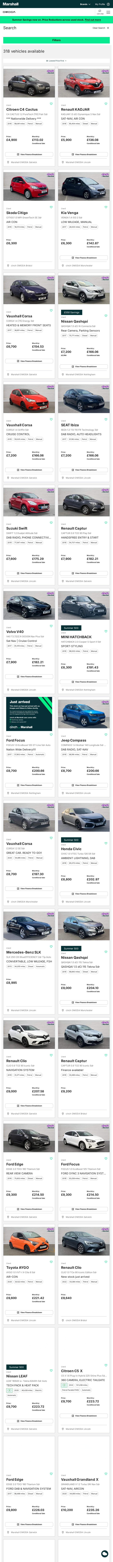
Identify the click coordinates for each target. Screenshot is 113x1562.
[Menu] (108, 12)
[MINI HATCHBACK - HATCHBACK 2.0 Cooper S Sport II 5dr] (84, 605)
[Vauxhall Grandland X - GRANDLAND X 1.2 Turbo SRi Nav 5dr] (84, 1453)
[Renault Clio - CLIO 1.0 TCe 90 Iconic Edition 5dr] (84, 1241)
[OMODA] (9, 12)
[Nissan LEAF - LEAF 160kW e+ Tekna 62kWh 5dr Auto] (29, 1345)
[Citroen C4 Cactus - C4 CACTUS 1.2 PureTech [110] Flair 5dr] (29, 83)
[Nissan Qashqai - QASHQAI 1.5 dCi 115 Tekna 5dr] (84, 926)
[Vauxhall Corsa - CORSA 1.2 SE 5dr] (29, 817)
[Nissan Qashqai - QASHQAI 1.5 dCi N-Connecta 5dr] (84, 290)
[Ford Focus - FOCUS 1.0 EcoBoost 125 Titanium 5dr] (84, 1138)
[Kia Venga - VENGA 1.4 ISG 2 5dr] (84, 186)
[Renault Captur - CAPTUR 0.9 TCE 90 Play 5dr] (84, 502)
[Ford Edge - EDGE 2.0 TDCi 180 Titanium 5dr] (29, 1138)
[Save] (51, 104)
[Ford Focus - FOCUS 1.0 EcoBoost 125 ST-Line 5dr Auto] (29, 714)
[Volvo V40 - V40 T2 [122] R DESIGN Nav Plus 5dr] (29, 605)
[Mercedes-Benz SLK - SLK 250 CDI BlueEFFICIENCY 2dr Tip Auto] (29, 926)
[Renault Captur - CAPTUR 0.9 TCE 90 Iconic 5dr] (84, 1035)
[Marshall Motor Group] (10, 4)
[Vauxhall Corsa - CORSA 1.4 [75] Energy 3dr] (29, 290)
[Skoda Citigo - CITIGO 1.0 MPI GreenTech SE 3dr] (29, 186)
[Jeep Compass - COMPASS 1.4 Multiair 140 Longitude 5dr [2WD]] (84, 714)
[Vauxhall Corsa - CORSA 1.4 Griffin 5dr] (29, 399)
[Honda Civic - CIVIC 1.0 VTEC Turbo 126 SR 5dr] (84, 817)
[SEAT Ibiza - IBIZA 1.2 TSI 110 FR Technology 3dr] (84, 399)
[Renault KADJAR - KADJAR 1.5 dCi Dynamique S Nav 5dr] (84, 83)
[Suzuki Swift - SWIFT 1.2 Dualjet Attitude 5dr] (29, 502)
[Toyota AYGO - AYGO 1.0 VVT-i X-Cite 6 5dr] (29, 1241)
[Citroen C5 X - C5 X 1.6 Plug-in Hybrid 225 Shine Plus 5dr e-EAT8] (84, 1345)
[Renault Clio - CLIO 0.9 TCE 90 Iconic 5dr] (29, 1035)
